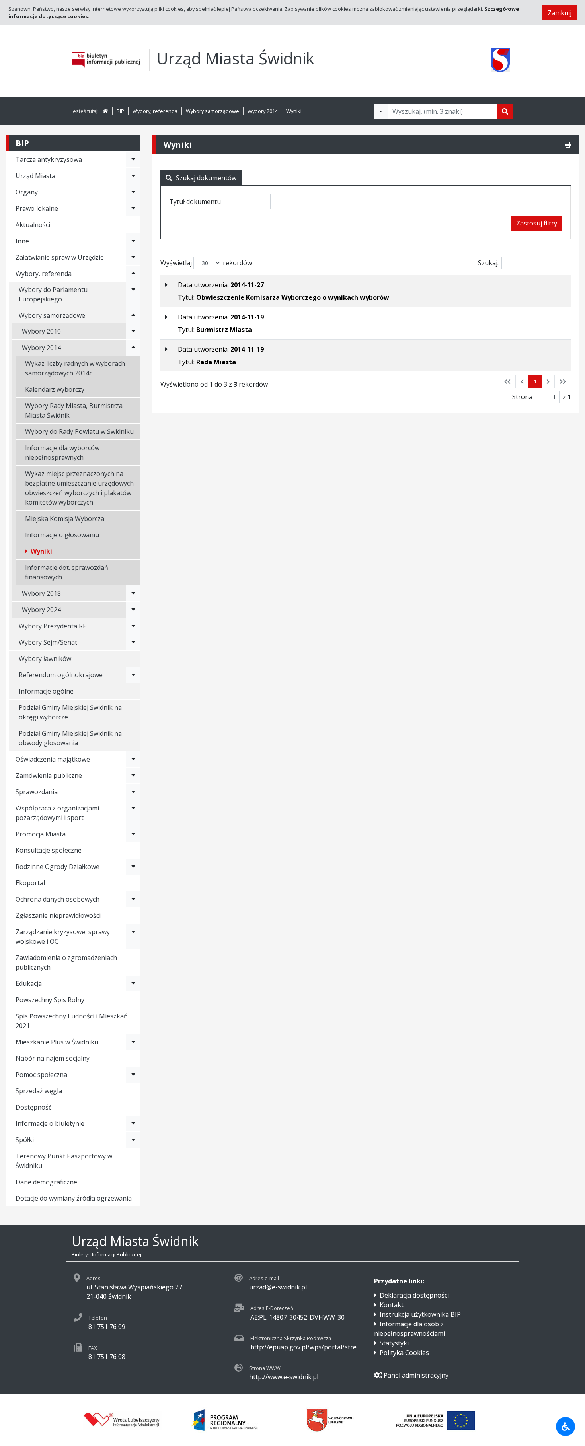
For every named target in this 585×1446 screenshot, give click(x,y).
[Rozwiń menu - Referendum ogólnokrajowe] (133, 675)
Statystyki (394, 1343)
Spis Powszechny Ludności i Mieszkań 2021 (72, 1021)
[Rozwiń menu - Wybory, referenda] (133, 274)
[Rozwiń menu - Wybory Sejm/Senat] (133, 642)
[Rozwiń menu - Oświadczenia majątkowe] (133, 759)
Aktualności (33, 224)
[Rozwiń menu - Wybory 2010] (133, 331)
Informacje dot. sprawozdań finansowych (66, 572)
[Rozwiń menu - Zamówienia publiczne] (133, 775)
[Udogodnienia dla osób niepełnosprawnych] (565, 1426)
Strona (522, 397)
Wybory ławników (45, 658)
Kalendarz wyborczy (54, 389)
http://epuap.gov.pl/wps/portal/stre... (305, 1347)
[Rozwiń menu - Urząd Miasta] (133, 176)
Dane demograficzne (46, 1182)
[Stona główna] (105, 111)
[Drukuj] (568, 144)
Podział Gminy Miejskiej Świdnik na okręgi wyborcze (70, 712)
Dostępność (34, 1107)
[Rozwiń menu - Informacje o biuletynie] (133, 1123)
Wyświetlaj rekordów (206, 262)
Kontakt (392, 1304)
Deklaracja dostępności (414, 1295)
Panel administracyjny (416, 1375)
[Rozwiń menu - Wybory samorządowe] (133, 315)
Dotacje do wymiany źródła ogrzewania (74, 1198)
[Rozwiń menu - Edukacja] (133, 983)
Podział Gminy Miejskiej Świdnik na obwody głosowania (70, 738)
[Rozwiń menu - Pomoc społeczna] (133, 1075)
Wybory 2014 (263, 111)
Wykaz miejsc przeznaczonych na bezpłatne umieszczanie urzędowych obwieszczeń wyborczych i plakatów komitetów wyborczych (79, 488)
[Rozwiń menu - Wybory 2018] (133, 593)
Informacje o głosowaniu (62, 535)
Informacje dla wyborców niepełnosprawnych (62, 452)
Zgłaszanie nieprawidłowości (58, 915)
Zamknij (559, 12)
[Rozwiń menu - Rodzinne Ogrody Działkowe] (133, 867)
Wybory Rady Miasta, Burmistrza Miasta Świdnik (74, 410)
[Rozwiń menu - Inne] (133, 241)
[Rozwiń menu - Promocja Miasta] (133, 834)
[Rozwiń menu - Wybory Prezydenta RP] (133, 626)
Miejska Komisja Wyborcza (64, 518)
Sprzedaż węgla (39, 1090)
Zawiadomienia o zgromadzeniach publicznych (66, 962)
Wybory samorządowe (212, 111)
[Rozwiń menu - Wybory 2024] (133, 610)
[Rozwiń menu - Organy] (133, 192)
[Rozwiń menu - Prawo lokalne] (133, 208)
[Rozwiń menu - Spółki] (133, 1140)
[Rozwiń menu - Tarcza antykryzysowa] (133, 159)
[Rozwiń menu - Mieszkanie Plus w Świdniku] (133, 1042)
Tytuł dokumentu (195, 201)
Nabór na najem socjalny (53, 1058)
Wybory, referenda (155, 111)
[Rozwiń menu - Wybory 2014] (133, 348)
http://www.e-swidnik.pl (283, 1376)
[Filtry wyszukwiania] (381, 111)
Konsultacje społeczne (49, 850)
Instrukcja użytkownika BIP (420, 1314)
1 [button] (535, 381)
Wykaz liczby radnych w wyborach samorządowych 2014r (75, 368)
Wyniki (294, 111)
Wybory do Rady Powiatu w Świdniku (79, 431)
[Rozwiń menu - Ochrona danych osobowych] (133, 899)
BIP (120, 111)
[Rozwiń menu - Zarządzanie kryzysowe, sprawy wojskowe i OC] (133, 936)
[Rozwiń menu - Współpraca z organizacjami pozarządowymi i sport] (133, 813)
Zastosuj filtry (536, 223)
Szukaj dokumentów (206, 177)
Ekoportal (30, 882)
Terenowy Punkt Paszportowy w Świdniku (64, 1161)
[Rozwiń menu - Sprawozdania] (133, 792)
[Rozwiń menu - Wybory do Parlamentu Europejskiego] (133, 294)
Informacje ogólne (46, 691)
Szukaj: (488, 262)
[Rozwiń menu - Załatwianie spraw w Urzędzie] (133, 257)
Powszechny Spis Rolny (50, 999)
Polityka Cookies (404, 1352)
